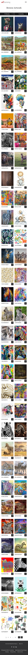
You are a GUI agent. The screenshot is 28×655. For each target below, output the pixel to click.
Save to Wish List (12, 33)
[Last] (22, 637)
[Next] (19, 637)
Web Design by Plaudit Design (21, 650)
